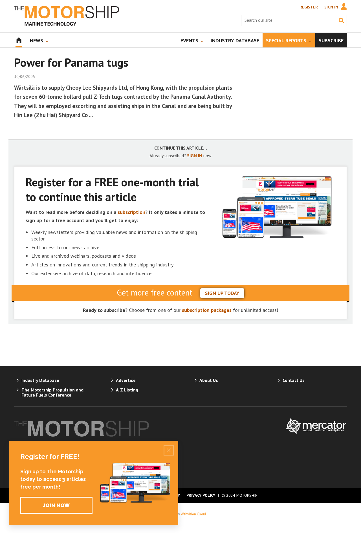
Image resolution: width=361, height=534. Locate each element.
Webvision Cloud (193, 514)
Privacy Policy (200, 495)
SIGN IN (194, 155)
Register (309, 7)
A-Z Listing (127, 390)
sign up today (222, 293)
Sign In (331, 7)
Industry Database (40, 380)
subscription (131, 212)
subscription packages (207, 310)
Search (341, 20)
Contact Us (294, 380)
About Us (208, 380)
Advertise (126, 380)
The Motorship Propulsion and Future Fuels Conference (52, 392)
